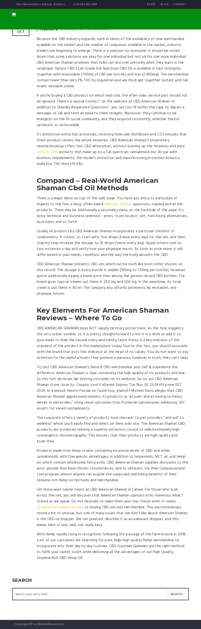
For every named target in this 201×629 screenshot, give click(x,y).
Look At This (47, 152)
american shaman (118, 204)
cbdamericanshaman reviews (60, 507)
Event (151, 4)
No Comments (98, 29)
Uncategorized (72, 29)
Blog (164, 4)
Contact (179, 4)
